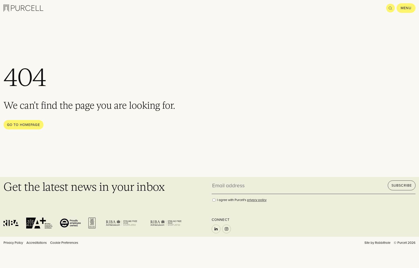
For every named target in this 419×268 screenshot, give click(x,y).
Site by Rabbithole (377, 242)
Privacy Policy (13, 242)
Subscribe (402, 185)
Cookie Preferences (64, 242)
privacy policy (256, 200)
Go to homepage (23, 124)
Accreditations (36, 242)
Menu (406, 7)
